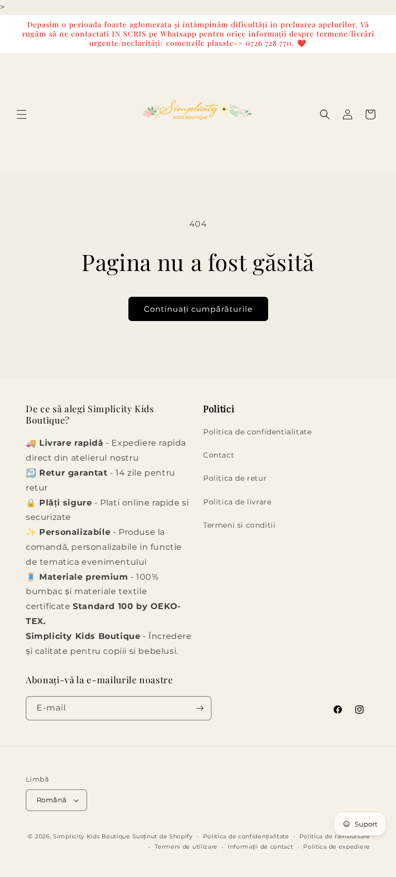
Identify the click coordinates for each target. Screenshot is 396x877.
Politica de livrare (237, 502)
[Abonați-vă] (199, 708)
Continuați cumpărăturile (198, 309)
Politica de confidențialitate (246, 836)
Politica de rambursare (335, 836)
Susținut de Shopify (163, 836)
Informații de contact (260, 846)
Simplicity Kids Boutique (91, 836)
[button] (21, 114)
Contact (218, 455)
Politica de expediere (336, 846)
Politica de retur (235, 478)
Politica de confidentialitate (257, 431)
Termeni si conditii (239, 525)
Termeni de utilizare (186, 846)
